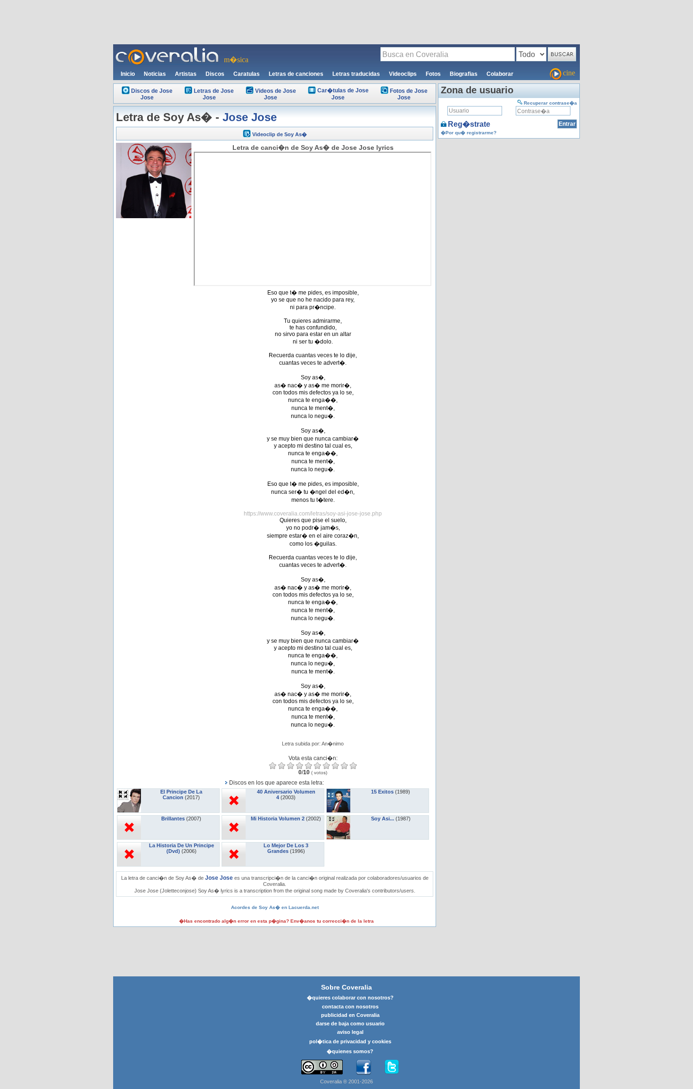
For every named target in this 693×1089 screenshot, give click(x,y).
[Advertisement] (346, 21)
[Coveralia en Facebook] (363, 1067)
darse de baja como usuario (350, 1023)
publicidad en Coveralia (350, 1015)
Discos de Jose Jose (152, 94)
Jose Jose (250, 117)
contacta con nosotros (350, 1006)
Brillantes (173, 818)
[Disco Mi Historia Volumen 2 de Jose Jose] (234, 818)
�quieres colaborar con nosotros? (350, 997)
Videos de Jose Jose (275, 94)
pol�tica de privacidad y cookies (350, 1041)
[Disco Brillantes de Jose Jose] (129, 818)
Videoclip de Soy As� (279, 134)
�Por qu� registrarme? (468, 132)
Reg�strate (469, 124)
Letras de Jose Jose (214, 94)
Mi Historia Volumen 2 (278, 818)
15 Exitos (382, 791)
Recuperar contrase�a (550, 103)
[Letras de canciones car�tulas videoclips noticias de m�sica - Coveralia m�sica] (167, 50)
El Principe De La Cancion (181, 794)
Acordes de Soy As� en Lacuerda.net (275, 907)
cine (569, 73)
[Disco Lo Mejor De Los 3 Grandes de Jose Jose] (234, 845)
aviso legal (350, 1032)
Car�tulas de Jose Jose (343, 94)
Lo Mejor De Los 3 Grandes (286, 848)
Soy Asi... (382, 818)
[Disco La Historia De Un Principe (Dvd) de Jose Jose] (129, 845)
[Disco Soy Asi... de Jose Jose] (338, 818)
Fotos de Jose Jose (409, 94)
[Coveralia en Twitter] (391, 1067)
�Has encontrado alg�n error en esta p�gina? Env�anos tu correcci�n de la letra (276, 921)
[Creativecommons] (322, 1067)
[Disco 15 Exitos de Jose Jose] (338, 791)
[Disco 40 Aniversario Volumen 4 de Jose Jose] (234, 791)
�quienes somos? (350, 1051)
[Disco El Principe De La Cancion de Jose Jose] (129, 791)
